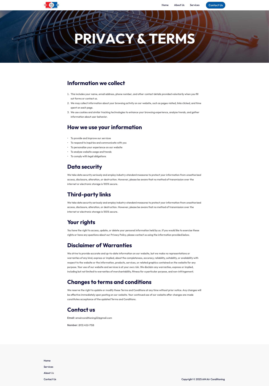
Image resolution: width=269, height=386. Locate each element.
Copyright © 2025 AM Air (196, 379)
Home (47, 360)
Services (48, 366)
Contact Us (50, 379)
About (47, 373)
